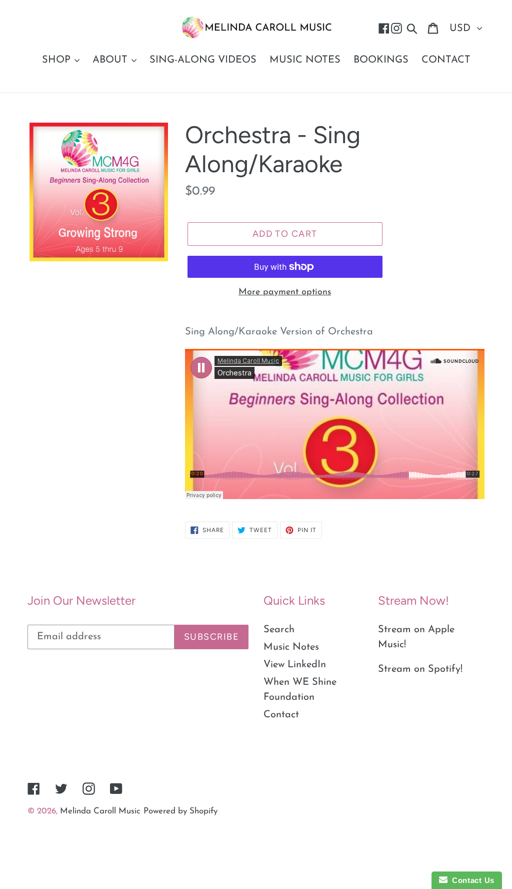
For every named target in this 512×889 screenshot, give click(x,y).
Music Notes (291, 647)
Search (279, 630)
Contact (281, 715)
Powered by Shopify (181, 811)
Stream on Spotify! (420, 669)
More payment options (284, 292)
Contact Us (471, 880)
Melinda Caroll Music (100, 811)
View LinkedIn (295, 665)
